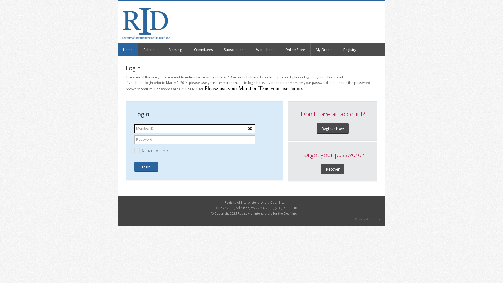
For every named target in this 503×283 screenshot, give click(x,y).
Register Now (332, 128)
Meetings (176, 49)
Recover (333, 169)
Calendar (150, 49)
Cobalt (378, 219)
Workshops (265, 49)
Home (128, 49)
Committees (203, 49)
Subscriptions (234, 49)
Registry (349, 49)
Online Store (295, 49)
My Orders (324, 49)
